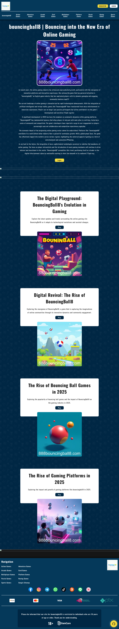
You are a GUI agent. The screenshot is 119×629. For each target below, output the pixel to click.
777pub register (69, 113)
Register (102, 6)
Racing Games (101, 15)
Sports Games (113, 15)
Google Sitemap (24, 583)
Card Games (53, 15)
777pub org (90, 153)
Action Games (18, 15)
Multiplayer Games (65, 15)
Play (59, 227)
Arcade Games (42, 15)
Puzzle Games (90, 15)
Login (114, 6)
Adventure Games (30, 15)
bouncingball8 (6, 15)
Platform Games (79, 15)
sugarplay (82, 126)
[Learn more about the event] (59, 169)
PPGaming (70, 140)
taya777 (66, 99)
